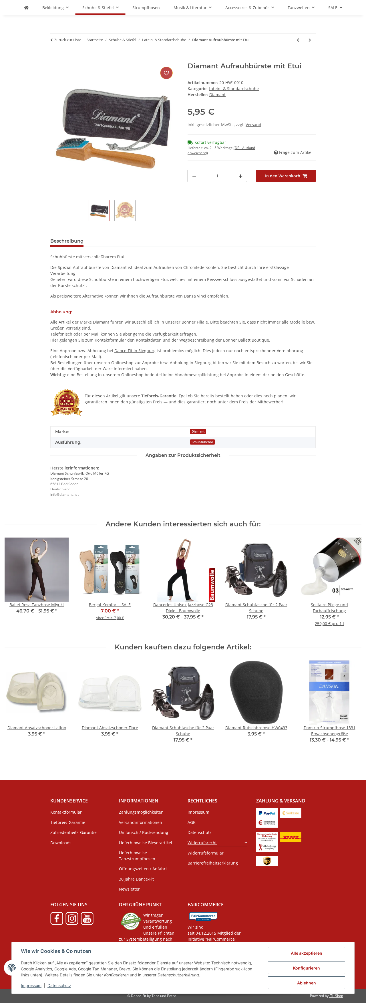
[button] (217, 842)
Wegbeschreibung (196, 340)
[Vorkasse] (290, 812)
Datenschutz (59, 985)
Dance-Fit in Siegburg (135, 350)
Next (352, 709)
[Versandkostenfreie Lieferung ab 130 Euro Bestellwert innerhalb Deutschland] (267, 836)
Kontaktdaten (149, 340)
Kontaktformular (110, 340)
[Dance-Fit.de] (26, 7)
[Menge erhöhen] (240, 176)
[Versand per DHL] (290, 836)
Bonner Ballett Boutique (246, 340)
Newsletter (129, 889)
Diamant (198, 431)
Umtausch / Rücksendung (143, 832)
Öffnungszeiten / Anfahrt (143, 868)
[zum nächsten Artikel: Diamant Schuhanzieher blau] (310, 40)
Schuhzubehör (202, 442)
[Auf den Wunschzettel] (166, 73)
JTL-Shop (336, 995)
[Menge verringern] (194, 176)
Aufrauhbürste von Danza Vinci (176, 296)
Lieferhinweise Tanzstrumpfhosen (137, 855)
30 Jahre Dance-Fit (136, 879)
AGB (192, 822)
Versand (253, 124)
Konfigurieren (306, 968)
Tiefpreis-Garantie (67, 822)
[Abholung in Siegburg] (267, 846)
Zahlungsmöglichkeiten (141, 812)
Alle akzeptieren (306, 953)
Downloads (60, 842)
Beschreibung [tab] (66, 241)
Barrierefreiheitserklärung (213, 863)
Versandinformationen (140, 822)
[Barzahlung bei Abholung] (267, 822)
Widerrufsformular (206, 853)
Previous (14, 709)
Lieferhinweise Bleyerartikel (145, 842)
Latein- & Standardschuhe (234, 88)
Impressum (31, 985)
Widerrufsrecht (202, 842)
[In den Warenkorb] (54, 59)
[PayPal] (267, 812)
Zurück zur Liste (67, 39)
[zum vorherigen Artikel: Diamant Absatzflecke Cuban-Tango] (298, 40)
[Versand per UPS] (267, 860)
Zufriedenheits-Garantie (73, 832)
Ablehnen (306, 982)
